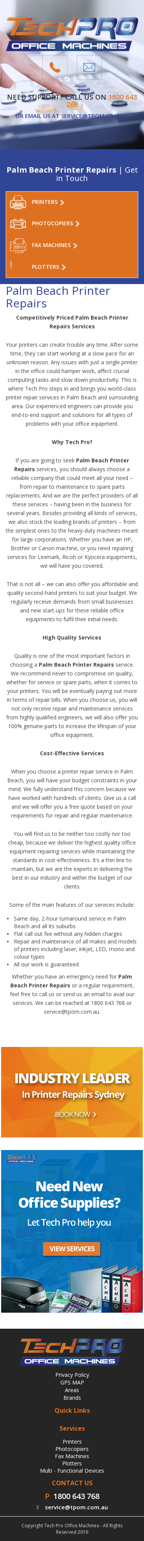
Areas (72, 1390)
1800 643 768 (76, 1496)
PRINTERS (45, 201)
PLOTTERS (46, 266)
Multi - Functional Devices (72, 1470)
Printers (72, 1441)
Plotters (72, 1463)
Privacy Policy (72, 1374)
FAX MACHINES (52, 245)
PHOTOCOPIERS (53, 223)
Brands (72, 1397)
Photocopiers (72, 1448)
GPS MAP (72, 1382)
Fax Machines (72, 1456)
